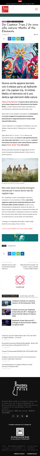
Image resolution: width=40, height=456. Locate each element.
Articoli (9, 18)
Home (3, 18)
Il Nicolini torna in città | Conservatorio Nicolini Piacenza (9, 267)
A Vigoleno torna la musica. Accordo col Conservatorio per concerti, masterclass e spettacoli (19, 358)
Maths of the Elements (9, 102)
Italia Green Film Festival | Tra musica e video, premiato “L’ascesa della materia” (29, 267)
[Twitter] (14, 39)
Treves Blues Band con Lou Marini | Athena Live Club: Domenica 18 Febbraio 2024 (17, 365)
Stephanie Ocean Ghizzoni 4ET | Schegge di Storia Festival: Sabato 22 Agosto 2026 (24, 323)
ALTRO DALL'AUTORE (27, 296)
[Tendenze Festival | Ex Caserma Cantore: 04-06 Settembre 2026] (6, 303)
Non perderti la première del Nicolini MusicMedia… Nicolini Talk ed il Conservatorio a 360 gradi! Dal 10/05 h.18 (20, 344)
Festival (4, 305)
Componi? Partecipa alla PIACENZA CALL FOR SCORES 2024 (19, 351)
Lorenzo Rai (20, 287)
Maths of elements (12, 93)
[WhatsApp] (18, 39)
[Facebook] (9, 39)
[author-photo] (20, 284)
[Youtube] (27, 416)
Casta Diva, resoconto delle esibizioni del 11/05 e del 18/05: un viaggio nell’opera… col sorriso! (19, 336)
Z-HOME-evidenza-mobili (17, 21)
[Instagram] (18, 416)
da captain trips (12, 245)
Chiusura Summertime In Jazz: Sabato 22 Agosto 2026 (20, 3)
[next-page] (6, 329)
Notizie (4, 21)
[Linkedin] (22, 39)
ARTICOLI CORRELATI (10, 296)
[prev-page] (3, 329)
